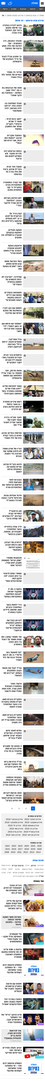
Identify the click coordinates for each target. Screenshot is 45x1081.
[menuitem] (32, 9)
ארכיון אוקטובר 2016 (33, 822)
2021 (7, 846)
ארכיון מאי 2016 (16, 829)
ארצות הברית (18, 866)
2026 (39, 846)
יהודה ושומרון (39, 873)
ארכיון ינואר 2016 (13, 835)
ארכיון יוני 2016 (31, 829)
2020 (39, 849)
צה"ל (41, 876)
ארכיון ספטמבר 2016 (14, 822)
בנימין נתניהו (39, 869)
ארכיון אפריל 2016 (31, 832)
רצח (24, 876)
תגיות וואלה (38, 860)
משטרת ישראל (18, 873)
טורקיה (4, 869)
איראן (33, 866)
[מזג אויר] (10, 3)
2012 (25, 852)
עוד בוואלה (38, 881)
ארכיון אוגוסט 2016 (31, 825)
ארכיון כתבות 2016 (15, 16)
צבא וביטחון (31, 16)
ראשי (41, 9)
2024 (26, 846)
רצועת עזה (30, 876)
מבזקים (23, 9)
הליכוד (17, 869)
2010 (13, 852)
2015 (7, 849)
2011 (19, 852)
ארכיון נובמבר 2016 (14, 819)
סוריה (4, 873)
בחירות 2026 (6, 865)
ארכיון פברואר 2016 (30, 835)
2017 (20, 849)
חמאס (10, 869)
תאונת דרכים (17, 876)
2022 (14, 846)
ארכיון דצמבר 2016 (32, 819)
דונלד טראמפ (27, 869)
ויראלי (5, 9)
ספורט (13, 9)
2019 (33, 849)
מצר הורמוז (29, 873)
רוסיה (36, 876)
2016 (14, 849)
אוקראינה (40, 865)
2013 (32, 852)
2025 (33, 846)
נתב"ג (9, 873)
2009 (6, 852)
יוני (3, 16)
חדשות (32, 9)
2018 (26, 849)
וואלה (34, 3)
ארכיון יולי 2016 (14, 825)
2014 (38, 852)
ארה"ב (27, 865)
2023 (20, 846)
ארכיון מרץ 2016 (15, 832)
